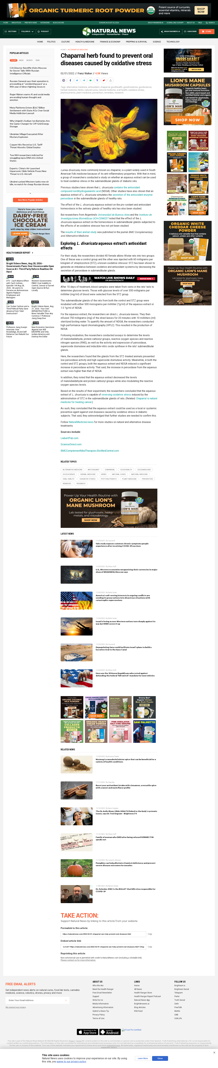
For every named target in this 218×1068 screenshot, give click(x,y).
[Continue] (65, 1000)
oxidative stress (136, 90)
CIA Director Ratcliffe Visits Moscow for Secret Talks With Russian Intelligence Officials (28, 71)
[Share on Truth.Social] (97, 80)
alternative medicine (77, 87)
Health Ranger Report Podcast (147, 996)
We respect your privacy (16, 1007)
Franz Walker (85, 73)
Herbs (81, 90)
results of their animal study (81, 232)
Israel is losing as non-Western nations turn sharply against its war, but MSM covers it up (125, 622)
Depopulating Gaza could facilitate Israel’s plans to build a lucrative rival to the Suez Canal (123, 648)
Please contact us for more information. (78, 960)
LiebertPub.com (69, 438)
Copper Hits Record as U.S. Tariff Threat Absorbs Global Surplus (26, 146)
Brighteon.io (179, 985)
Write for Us (98, 1000)
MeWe (177, 1011)
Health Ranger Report (18, 252)
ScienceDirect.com (71, 444)
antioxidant (93, 87)
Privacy (72, 1041)
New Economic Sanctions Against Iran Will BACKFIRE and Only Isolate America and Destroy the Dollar (43, 332)
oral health (122, 90)
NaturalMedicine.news (81, 422)
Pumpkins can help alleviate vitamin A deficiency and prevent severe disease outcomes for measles (125, 864)
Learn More (143, 1058)
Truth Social (179, 1000)
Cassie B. (111, 541)
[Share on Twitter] (77, 80)
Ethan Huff (112, 566)
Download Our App (175, 23)
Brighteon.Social (181, 989)
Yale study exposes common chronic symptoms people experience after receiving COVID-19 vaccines (122, 544)
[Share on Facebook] (70, 80)
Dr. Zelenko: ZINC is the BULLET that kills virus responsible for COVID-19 (125, 890)
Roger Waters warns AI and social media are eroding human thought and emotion (30, 97)
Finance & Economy (110, 42)
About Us (191, 23)
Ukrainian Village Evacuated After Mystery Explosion (26, 135)
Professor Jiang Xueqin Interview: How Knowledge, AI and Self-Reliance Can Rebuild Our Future (17, 332)
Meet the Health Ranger (103, 989)
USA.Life (178, 1018)
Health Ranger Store (143, 993)
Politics (51, 42)
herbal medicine (69, 90)
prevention (97, 92)
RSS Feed (138, 1011)
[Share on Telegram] (84, 80)
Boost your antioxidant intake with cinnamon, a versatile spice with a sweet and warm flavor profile (126, 786)
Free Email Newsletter (102, 993)
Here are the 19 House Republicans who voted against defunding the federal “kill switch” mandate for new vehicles (125, 674)
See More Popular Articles (30, 200)
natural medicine (107, 90)
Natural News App (142, 1000)
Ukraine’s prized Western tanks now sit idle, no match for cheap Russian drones (29, 183)
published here (113, 1045)
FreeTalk (178, 1007)
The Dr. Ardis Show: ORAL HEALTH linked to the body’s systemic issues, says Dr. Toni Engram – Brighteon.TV (126, 812)
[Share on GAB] (90, 80)
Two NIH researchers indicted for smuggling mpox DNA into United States (26, 158)
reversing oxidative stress (116, 394)
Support (96, 996)
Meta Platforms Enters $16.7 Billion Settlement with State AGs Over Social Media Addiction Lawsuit (29, 110)
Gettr (176, 1004)
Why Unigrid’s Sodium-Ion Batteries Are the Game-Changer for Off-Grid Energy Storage (30, 123)
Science (157, 42)
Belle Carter (112, 592)
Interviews (44, 23)
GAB (176, 1015)
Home (5, 23)
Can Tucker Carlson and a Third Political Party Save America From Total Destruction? (17, 310)
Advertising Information (103, 1007)
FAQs (200, 23)
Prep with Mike (31, 23)
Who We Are (98, 985)
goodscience (145, 87)
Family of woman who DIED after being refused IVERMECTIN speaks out (125, 838)
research (119, 92)
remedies (109, 92)
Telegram (178, 993)
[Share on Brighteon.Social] (64, 80)
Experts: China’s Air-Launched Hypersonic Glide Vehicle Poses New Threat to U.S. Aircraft (28, 171)
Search (212, 23)
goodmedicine (130, 87)
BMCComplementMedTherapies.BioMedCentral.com (90, 450)
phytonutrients (68, 92)
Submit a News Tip (101, 1011)
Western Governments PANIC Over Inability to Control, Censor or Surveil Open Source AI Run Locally (43, 286)
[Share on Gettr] (104, 80)
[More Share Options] (111, 80)
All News (138, 989)
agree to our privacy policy (71, 1061)
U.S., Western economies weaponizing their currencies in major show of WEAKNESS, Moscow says (126, 570)
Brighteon (16, 23)
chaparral (105, 87)
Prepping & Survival (136, 42)
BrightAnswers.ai (155, 23)
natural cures (91, 90)
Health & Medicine (84, 42)
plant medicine (83, 92)
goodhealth (116, 87)
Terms (79, 1041)
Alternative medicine (78, 50)
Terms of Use (98, 1018)
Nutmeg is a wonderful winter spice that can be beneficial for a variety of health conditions (126, 760)
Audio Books (58, 23)
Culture (65, 42)
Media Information (101, 1004)
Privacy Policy (99, 1015)
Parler (177, 996)
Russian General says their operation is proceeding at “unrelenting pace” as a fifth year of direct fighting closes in (29, 84)
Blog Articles (140, 1007)
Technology (173, 42)
